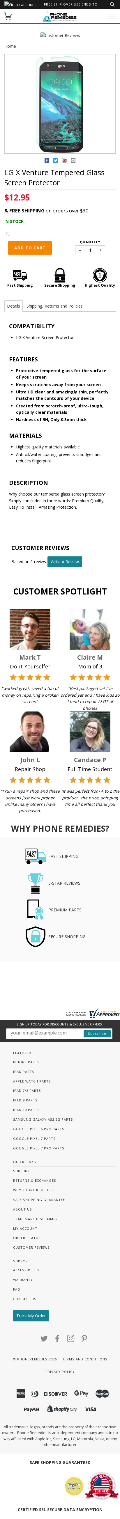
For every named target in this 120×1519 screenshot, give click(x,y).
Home (10, 46)
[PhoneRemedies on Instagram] (71, 1340)
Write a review (65, 562)
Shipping (22, 1171)
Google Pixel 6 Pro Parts (38, 1129)
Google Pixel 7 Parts (34, 1138)
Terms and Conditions (84, 1359)
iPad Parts (23, 1071)
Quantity (90, 242)
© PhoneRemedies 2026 (35, 1359)
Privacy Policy (60, 1371)
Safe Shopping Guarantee (39, 1199)
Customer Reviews (31, 1247)
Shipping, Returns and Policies (55, 306)
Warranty (23, 1279)
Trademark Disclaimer (35, 1219)
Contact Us (24, 1299)
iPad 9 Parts (25, 1100)
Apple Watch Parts (32, 1081)
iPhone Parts (26, 1062)
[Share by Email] (73, 161)
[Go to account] (20, 4)
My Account (25, 1228)
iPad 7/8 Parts (27, 1090)
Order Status (27, 1238)
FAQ (16, 1289)
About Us (22, 1209)
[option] (60, 104)
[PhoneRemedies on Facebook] (57, 1340)
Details (13, 306)
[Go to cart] (8, 16)
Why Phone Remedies (33, 1190)
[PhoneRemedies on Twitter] (44, 1340)
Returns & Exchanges (34, 1180)
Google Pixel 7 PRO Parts (38, 1148)
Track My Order (31, 1316)
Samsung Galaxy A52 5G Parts (43, 1119)
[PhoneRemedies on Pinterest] (84, 1340)
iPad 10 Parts (26, 1110)
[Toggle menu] (112, 16)
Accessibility (26, 1270)
